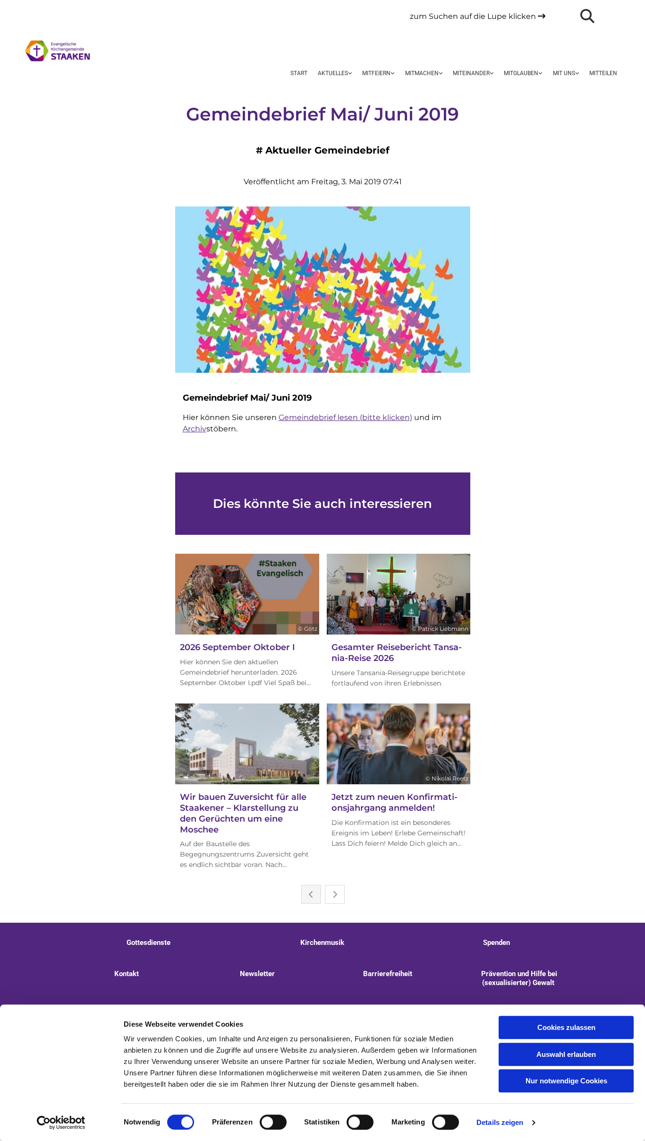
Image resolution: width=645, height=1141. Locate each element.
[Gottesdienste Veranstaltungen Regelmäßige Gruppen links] (392, 74)
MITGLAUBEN (521, 73)
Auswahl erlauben (566, 1054)
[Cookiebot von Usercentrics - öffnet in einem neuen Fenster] (61, 1122)
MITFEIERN (376, 73)
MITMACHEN (422, 73)
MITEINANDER (471, 73)
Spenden (496, 942)
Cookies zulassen (566, 1027)
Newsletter (257, 973)
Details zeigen (499, 1122)
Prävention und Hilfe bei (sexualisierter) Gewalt (518, 978)
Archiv (194, 428)
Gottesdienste (148, 942)
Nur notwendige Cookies (566, 1081)
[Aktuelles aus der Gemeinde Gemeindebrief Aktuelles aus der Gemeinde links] (349, 74)
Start (298, 73)
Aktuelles (333, 73)
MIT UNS (564, 73)
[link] (335, 74)
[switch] (273, 1122)
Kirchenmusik (322, 942)
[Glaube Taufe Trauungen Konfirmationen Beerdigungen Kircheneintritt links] (539, 74)
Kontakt (126, 973)
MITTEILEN (603, 73)
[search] (587, 16)
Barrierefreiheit (387, 973)
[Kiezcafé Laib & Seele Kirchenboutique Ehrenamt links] (491, 74)
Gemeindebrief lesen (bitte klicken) (345, 417)
